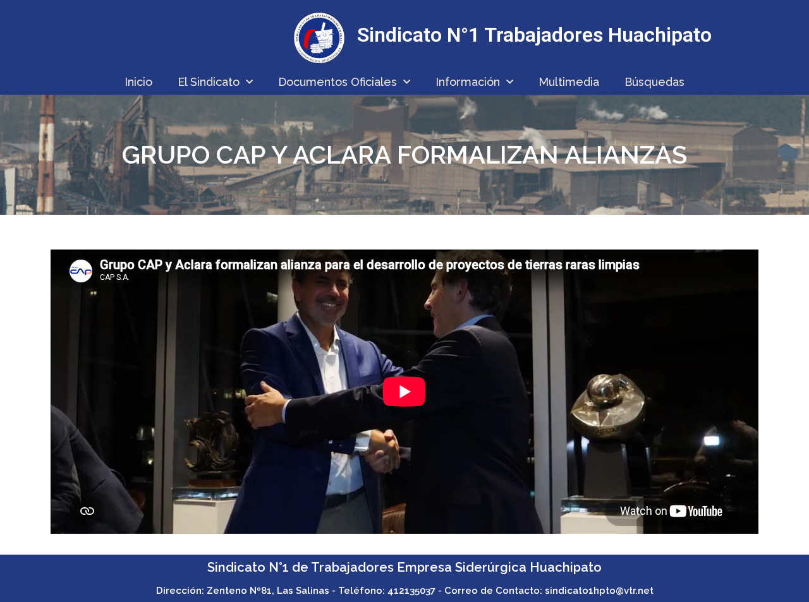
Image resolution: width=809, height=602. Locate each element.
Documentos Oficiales (337, 81)
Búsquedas (654, 81)
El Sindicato (209, 81)
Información (467, 81)
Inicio (138, 81)
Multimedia (568, 81)
